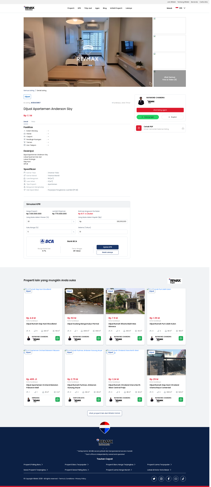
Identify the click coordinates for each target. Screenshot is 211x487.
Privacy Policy (81, 479)
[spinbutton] (49, 221)
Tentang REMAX (183, 2)
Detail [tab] (26, 121)
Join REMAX (171, 2)
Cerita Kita (204, 2)
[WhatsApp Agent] (57, 338)
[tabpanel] (77, 159)
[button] (70, 220)
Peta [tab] (33, 121)
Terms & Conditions (66, 479)
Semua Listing (29, 90)
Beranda (194, 2)
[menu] (100, 8)
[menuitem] (71, 8)
